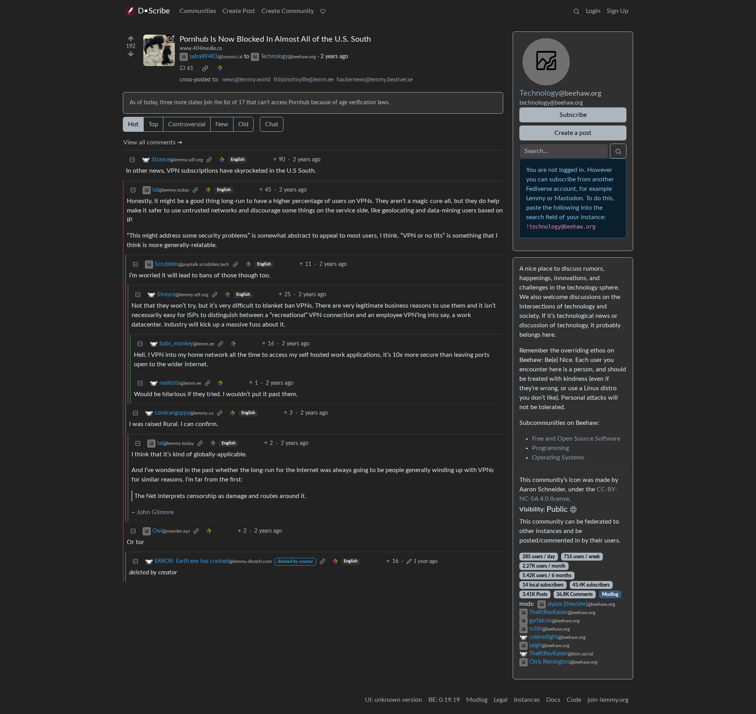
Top (153, 124)
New (221, 124)
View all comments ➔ (152, 142)
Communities (198, 11)
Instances (527, 700)
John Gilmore (155, 512)
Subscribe (573, 115)
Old (243, 124)
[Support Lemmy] (323, 11)
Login (593, 11)
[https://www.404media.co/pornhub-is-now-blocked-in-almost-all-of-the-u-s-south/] (159, 50)
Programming (550, 448)
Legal (501, 700)
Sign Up (617, 11)
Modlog (610, 594)
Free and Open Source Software (576, 438)
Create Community (287, 11)
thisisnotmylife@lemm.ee (304, 80)
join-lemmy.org (607, 700)
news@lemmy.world (246, 80)
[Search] (576, 11)
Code (574, 700)
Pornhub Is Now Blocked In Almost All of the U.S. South (275, 39)
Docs (553, 700)
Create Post (238, 11)
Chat (271, 124)
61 (190, 68)
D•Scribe (154, 11)
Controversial (187, 124)
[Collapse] (132, 160)
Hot (133, 124)
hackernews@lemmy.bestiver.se (375, 80)
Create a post (572, 133)
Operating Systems (558, 457)
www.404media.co (201, 48)
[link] (205, 68)
